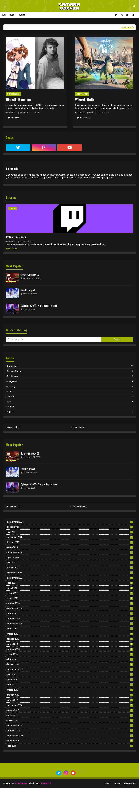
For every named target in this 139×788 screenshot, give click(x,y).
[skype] (132, 15)
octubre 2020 (69, 603)
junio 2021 (69, 588)
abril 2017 (69, 684)
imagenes (70, 381)
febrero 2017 (69, 695)
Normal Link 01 (13, 427)
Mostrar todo (128, 27)
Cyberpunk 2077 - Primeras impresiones (39, 305)
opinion (70, 396)
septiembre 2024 (69, 522)
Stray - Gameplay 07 (30, 274)
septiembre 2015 (69, 735)
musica (70, 391)
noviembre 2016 (69, 705)
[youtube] (69, 147)
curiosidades (13, 94)
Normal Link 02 (77, 427)
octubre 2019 (69, 618)
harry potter (82, 94)
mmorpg (70, 386)
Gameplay (70, 366)
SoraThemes (20, 783)
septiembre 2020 (69, 608)
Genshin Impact (28, 290)
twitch (70, 406)
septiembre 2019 (69, 623)
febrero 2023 (69, 542)
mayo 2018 (69, 654)
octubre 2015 (69, 730)
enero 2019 (69, 644)
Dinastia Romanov (18, 99)
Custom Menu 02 (78, 506)
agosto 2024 (69, 527)
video (70, 412)
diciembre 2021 (69, 572)
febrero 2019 (69, 639)
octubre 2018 (69, 649)
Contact (22, 14)
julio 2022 (69, 562)
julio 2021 (69, 583)
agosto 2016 (69, 710)
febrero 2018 (69, 664)
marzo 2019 (69, 634)
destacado (70, 376)
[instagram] (122, 15)
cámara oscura (70, 371)
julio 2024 (69, 532)
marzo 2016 (69, 720)
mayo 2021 (69, 593)
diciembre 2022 (69, 552)
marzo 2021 (69, 598)
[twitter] (116, 15)
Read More (11, 248)
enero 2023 (69, 547)
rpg (70, 401)
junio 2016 (69, 715)
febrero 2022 (69, 567)
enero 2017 (69, 700)
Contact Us (130, 783)
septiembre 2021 (69, 578)
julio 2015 (69, 746)
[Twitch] (95, 147)
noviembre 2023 (69, 537)
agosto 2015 (69, 740)
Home (4, 14)
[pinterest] (127, 15)
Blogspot (46, 783)
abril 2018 (69, 659)
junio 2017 (69, 679)
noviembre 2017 (69, 669)
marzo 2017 (69, 690)
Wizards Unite (85, 99)
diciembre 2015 (69, 725)
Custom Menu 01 (14, 506)
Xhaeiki (12, 112)
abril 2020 (69, 613)
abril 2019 (69, 628)
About (12, 14)
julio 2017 (69, 674)
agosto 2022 (69, 557)
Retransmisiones (16, 237)
